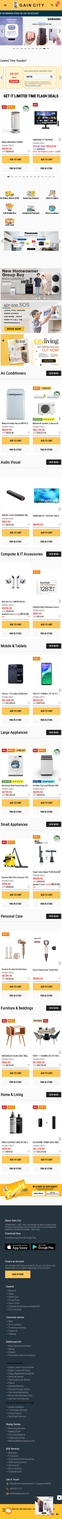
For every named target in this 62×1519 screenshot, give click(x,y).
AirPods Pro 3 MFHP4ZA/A (13, 602)
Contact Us (13, 1331)
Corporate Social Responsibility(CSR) (24, 1306)
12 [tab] (50, 176)
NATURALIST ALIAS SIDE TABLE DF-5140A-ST (21, 1056)
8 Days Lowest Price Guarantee (21, 1367)
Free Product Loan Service (19, 1380)
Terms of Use (13, 1303)
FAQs (10, 1321)
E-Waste (11, 1352)
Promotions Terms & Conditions (22, 1355)
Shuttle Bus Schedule (17, 1327)
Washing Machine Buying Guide (21, 1441)
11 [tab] (46, 176)
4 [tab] (20, 176)
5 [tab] (23, 176)
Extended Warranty (16, 1386)
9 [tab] (38, 176)
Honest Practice (14, 1413)
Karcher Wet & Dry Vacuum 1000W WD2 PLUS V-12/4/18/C (26, 877)
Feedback (12, 1334)
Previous (2, 31)
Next (59, 31)
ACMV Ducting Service (17, 1462)
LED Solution (13, 1465)
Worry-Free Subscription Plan (20, 1395)
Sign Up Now (17, 1274)
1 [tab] (8, 176)
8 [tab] (35, 176)
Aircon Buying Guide (16, 1428)
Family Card (13, 1297)
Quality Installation (16, 1407)
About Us (12, 1290)
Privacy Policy (14, 1300)
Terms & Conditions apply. (33, 85)
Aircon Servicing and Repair (19, 1346)
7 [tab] (31, 176)
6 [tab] (27, 176)
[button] (28, 151)
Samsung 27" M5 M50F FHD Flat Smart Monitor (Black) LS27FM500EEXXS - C (44, 140)
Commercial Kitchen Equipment (21, 1459)
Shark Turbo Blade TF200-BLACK (46, 872)
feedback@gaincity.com (19, 1493)
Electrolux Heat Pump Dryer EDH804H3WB (19, 785)
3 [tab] (16, 176)
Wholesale (12, 1453)
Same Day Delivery (15, 1376)
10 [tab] (42, 176)
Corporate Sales (15, 1471)
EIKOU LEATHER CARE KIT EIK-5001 (16, 1142)
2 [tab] (12, 176)
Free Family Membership (18, 1392)
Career (11, 1294)
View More (54, 373)
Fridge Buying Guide (16, 1438)
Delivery (11, 1349)
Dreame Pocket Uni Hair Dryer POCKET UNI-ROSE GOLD (24, 969)
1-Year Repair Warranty (17, 1410)
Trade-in (11, 1383)
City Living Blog (14, 1309)
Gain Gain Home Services (18, 1398)
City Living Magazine (16, 1434)
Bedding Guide (14, 1431)
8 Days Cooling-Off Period (19, 1370)
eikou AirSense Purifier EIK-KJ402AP (13, 142)
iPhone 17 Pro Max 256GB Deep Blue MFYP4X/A (22, 694)
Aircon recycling (15, 1468)
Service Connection (14, 1363)
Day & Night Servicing (17, 1416)
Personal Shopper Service (19, 1389)
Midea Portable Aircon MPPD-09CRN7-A (19, 423)
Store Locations (15, 1324)
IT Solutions (13, 1456)
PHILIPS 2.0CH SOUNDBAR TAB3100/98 (18, 515)
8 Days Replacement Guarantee (21, 1373)
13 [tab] (54, 176)
